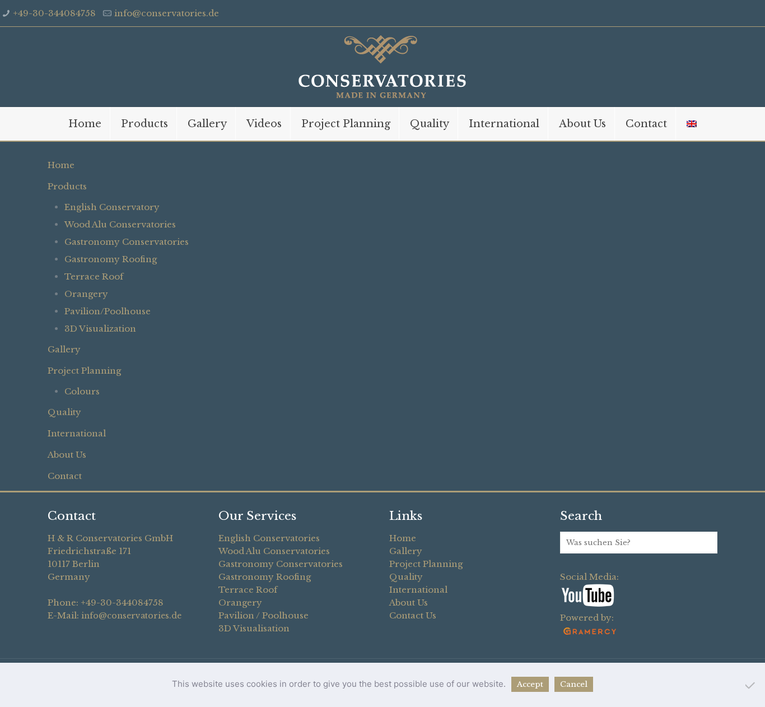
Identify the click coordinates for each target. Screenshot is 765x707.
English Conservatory (112, 207)
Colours (82, 391)
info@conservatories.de (166, 13)
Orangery (86, 294)
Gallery (64, 349)
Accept (530, 684)
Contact (65, 476)
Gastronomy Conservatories (126, 241)
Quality (64, 412)
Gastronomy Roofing (110, 259)
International (77, 433)
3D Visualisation (254, 628)
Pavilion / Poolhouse (263, 615)
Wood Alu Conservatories (120, 224)
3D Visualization (100, 328)
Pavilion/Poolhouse (107, 311)
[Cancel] (751, 685)
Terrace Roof (93, 276)
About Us (67, 454)
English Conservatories (269, 538)
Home (61, 165)
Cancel (573, 684)
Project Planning (84, 370)
